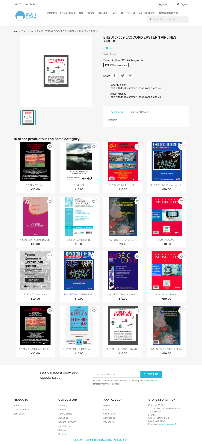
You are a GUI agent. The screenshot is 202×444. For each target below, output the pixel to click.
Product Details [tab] (139, 112)
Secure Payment (67, 421)
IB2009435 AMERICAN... (79, 239)
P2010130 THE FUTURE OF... (122, 239)
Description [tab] (117, 112)
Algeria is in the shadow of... (35, 239)
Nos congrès (168, 13)
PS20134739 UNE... (35, 185)
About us (63, 417)
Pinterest (131, 75)
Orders (107, 409)
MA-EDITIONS (146, 13)
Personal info (110, 405)
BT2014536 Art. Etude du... (123, 185)
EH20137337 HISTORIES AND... (123, 349)
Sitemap (62, 430)
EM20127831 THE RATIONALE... (79, 349)
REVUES (104, 13)
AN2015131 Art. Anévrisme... (122, 294)
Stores (62, 434)
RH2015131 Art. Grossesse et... (166, 185)
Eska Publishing (71, 13)
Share (114, 75)
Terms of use (65, 413)
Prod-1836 (79, 185)
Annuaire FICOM (124, 13)
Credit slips (109, 413)
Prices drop (19, 405)
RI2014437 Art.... (166, 239)
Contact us (64, 425)
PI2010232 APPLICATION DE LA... (167, 349)
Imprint (62, 409)
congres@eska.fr (167, 424)
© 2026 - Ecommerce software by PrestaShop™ (101, 439)
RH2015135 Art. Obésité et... (79, 294)
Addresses (109, 417)
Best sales (19, 413)
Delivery (62, 405)
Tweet (122, 75)
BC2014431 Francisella (35, 294)
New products (21, 409)
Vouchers (108, 421)
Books (52, 13)
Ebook (91, 13)
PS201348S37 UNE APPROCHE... (35, 349)
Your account (113, 399)
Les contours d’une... (166, 294)
